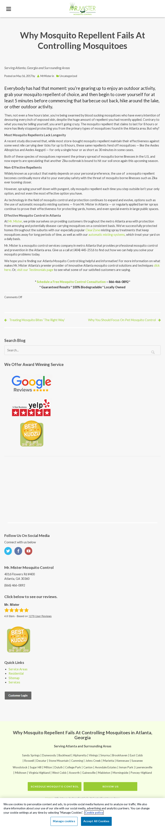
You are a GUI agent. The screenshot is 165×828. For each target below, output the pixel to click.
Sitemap (14, 678)
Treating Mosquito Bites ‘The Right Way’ (37, 320)
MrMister (46, 76)
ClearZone (93, 230)
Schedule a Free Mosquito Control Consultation (71, 282)
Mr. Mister (15, 221)
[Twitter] (9, 551)
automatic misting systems (107, 234)
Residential (16, 673)
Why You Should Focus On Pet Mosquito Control (122, 320)
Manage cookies (64, 821)
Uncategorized (68, 76)
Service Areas (18, 669)
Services (14, 682)
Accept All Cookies (96, 821)
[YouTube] (29, 551)
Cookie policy (94, 812)
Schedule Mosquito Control (55, 786)
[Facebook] (19, 551)
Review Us (110, 786)
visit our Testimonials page (35, 270)
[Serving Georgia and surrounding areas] (82, 8)
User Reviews (40, 616)
